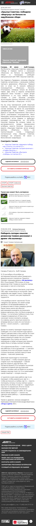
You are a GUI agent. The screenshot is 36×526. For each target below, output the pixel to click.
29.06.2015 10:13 (6, 7)
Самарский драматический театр (12, 268)
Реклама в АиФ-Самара (10, 455)
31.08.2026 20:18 (6, 229)
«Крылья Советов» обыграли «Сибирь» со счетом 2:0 (15, 153)
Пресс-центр (27, 445)
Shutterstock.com (6, 43)
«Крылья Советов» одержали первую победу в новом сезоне (19, 219)
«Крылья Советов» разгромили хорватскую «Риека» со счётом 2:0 (21, 207)
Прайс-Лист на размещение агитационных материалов (12, 458)
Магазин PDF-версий (9, 448)
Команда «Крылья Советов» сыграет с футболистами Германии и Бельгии (19, 195)
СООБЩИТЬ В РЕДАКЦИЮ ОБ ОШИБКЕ (15, 467)
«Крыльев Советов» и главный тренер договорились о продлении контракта (20, 201)
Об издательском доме (10, 445)
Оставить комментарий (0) (18, 169)
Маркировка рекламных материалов (16, 464)
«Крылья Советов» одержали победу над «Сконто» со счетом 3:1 (18, 145)
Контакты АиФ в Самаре (11, 462)
